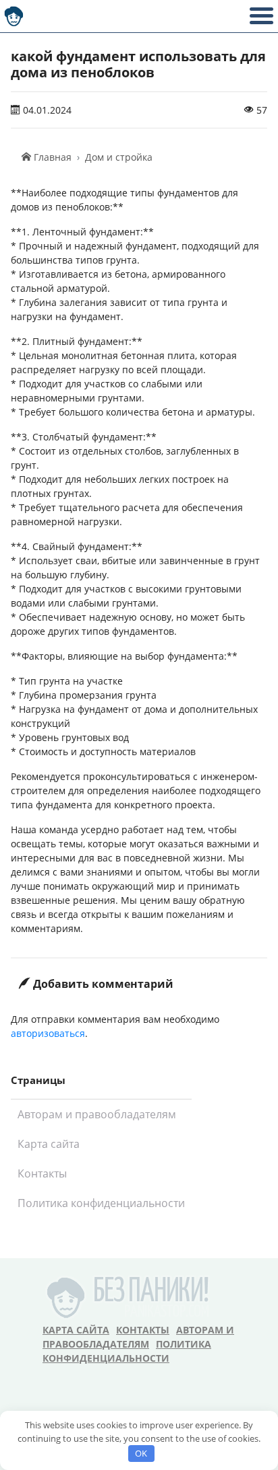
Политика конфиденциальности (101, 1203)
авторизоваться (48, 1033)
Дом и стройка (118, 157)
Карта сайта (49, 1143)
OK (141, 1453)
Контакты (42, 1173)
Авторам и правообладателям (97, 1114)
